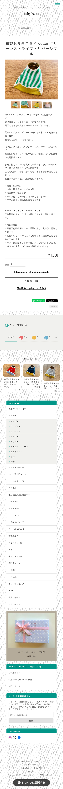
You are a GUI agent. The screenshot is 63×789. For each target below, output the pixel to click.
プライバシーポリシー (31, 765)
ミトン (11, 549)
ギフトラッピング (16, 584)
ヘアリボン (13, 577)
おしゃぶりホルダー (17, 529)
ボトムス (14, 436)
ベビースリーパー (16, 467)
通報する (53, 306)
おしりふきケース (16, 481)
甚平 (13, 461)
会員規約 (31, 772)
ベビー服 (12, 415)
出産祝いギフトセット (18, 409)
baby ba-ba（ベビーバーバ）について (31, 761)
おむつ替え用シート (17, 474)
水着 (13, 456)
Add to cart (31, 280)
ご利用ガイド (14, 673)
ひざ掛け (12, 570)
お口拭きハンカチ (16, 522)
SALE (11, 590)
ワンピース (15, 426)
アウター (14, 441)
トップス (14, 421)
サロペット (15, 431)
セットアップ (16, 451)
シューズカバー (15, 515)
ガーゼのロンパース (19, 446)
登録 (31, 720)
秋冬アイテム (14, 604)
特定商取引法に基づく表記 (20, 679)
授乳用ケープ (14, 563)
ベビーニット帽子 (16, 543)
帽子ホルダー (14, 536)
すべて (11, 337)
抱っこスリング (15, 556)
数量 (7, 264)
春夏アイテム (14, 597)
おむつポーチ (14, 488)
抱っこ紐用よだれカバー (19, 495)
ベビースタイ (14, 508)
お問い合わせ (14, 686)
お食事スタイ (14, 501)
